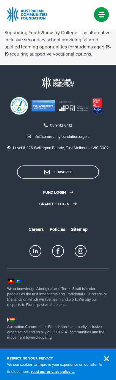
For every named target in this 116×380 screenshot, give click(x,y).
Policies (57, 229)
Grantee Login (54, 204)
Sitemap (79, 229)
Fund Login (54, 192)
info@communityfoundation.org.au (61, 136)
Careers (36, 229)
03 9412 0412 (61, 125)
